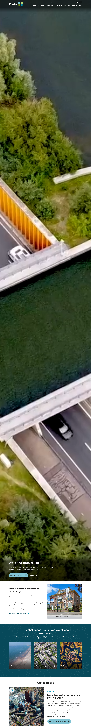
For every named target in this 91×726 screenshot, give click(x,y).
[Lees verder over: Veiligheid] (71, 655)
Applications (49, 5)
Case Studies (58, 5)
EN (80, 5)
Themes (34, 5)
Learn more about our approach (18, 613)
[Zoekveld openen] (80, 2)
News (55, 2)
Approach (67, 5)
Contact (72, 2)
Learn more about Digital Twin (57, 721)
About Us (74, 5)
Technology (49, 2)
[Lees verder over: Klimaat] (20, 655)
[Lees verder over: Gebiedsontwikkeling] (45, 655)
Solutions (41, 5)
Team (66, 2)
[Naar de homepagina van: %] (16, 3)
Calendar (61, 2)
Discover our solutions (17, 575)
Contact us (33, 575)
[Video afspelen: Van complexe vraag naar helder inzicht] (64, 601)
